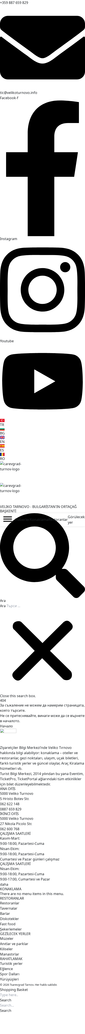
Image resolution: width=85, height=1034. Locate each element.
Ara (3, 605)
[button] (42, 558)
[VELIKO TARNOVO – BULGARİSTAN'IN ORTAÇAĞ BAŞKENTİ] (42, 472)
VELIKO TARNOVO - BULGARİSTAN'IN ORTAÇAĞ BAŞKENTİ (38, 508)
